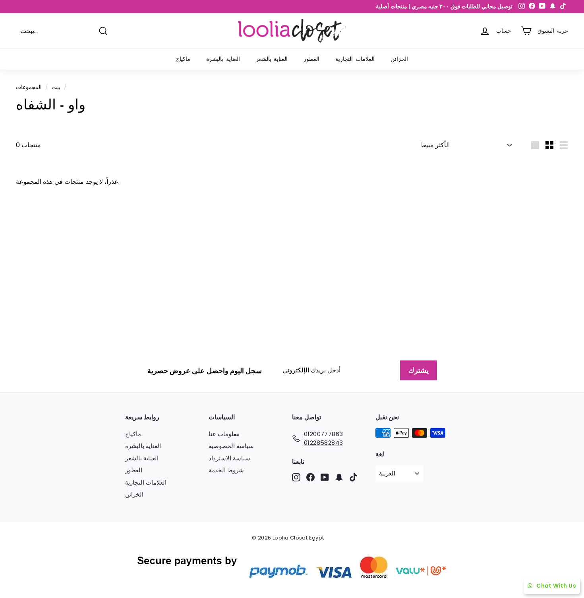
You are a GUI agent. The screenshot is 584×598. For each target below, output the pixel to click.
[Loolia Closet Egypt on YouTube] (325, 477)
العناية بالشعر (272, 59)
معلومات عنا (224, 434)
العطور (311, 59)
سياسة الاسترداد (229, 458)
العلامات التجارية (355, 59)
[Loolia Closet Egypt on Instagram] (296, 477)
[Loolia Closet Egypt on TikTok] (353, 477)
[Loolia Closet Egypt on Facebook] (310, 477)
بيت (56, 87)
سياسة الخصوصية (231, 446)
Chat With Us (556, 586)
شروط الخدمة (226, 470)
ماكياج (183, 59)
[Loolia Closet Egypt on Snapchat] (339, 477)
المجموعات (29, 87)
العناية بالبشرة (223, 59)
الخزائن (399, 59)
